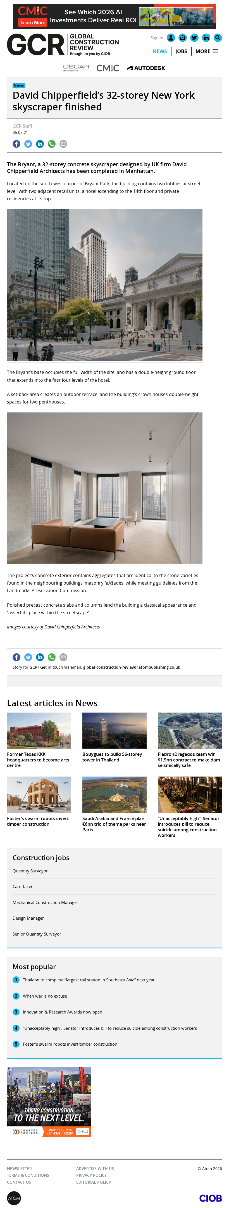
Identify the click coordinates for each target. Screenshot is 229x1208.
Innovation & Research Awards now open (62, 1012)
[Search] (218, 38)
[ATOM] (61, 1198)
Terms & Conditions (28, 1175)
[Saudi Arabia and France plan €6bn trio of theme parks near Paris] (114, 795)
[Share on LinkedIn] (40, 144)
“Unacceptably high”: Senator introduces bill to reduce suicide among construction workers (110, 1028)
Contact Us (19, 1182)
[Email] (182, 38)
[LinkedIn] (206, 38)
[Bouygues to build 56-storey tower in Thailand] (114, 731)
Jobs (181, 51)
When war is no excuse (45, 996)
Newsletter (19, 1168)
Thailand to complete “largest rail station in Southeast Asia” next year (89, 979)
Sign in (157, 37)
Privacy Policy (91, 1175)
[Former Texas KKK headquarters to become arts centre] (39, 731)
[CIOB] (168, 1198)
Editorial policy (93, 1182)
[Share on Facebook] (16, 144)
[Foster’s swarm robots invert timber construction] (39, 795)
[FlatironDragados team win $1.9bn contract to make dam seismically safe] (190, 731)
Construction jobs (41, 857)
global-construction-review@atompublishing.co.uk (131, 667)
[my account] (171, 38)
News (159, 51)
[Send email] (63, 144)
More (202, 51)
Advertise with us (95, 1168)
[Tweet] (28, 144)
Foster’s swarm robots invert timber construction (70, 1044)
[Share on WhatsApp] (52, 144)
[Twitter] (194, 38)
